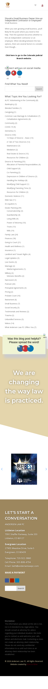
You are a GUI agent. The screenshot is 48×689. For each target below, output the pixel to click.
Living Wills (11, 218)
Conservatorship (13, 211)
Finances (8, 238)
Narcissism (9, 280)
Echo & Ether (32, 664)
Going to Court (11, 242)
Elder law (8, 200)
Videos (7, 323)
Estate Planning (11, 208)
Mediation (11, 149)
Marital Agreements (15, 269)
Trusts (9, 226)
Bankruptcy (9, 104)
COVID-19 (9, 127)
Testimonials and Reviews (15, 311)
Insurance (9, 250)
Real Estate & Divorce (16, 153)
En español (9, 204)
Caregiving (9, 112)
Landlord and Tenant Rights (16, 254)
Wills (8, 230)
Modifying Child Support (16, 184)
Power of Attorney (14, 222)
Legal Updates (11, 258)
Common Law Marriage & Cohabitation (21, 116)
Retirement (9, 299)
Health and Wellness (13, 246)
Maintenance (12, 145)
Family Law (9, 234)
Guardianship (12, 215)
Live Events (9, 262)
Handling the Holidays (16, 180)
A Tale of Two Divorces (16, 142)
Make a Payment (15, 572)
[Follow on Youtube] (12, 580)
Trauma (8, 315)
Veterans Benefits (14, 276)
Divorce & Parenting (13, 161)
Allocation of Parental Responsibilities (22, 164)
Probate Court (11, 295)
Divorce (8, 135)
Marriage (8, 266)
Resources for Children (16, 157)
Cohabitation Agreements (17, 119)
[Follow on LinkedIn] (17, 580)
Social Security (11, 307)
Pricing (7, 292)
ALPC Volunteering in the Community (20, 100)
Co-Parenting (12, 172)
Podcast (8, 284)
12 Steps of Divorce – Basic (18, 138)
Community (9, 123)
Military (8, 273)
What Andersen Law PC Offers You (19, 327)
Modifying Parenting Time (17, 188)
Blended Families (12, 108)
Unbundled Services (13, 319)
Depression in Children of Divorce (21, 176)
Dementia (9, 131)
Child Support (12, 168)
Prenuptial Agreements (14, 288)
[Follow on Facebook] (7, 580)
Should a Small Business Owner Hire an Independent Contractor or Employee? (23, 19)
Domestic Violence (12, 196)
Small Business (11, 23)
